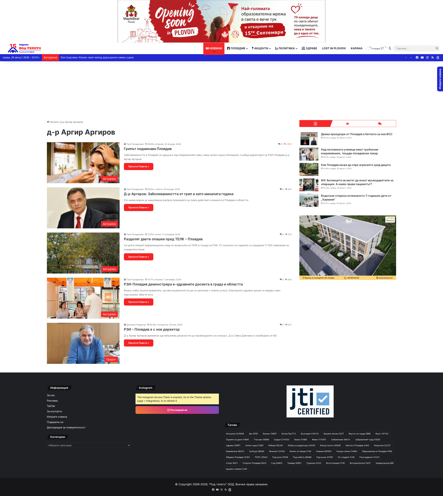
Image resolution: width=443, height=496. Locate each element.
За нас (51, 395)
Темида (294, 463)
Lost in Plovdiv (334, 48)
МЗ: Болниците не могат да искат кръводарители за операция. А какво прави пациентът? (357, 182)
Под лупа (280, 457)
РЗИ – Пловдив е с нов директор (152, 329)
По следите (346, 457)
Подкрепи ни (55, 422)
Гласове (261, 439)
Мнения (277, 451)
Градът (281, 439)
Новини (215, 48)
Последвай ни (178, 409)
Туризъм (313, 463)
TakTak (51, 406)
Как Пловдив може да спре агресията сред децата (356, 165)
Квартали (382, 445)
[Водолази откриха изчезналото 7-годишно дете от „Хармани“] (308, 200)
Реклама (52, 400)
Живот (319, 439)
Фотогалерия (335, 463)
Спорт (232, 463)
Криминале (235, 451)
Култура (256, 451)
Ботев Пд (289, 433)
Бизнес (270, 433)
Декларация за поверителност (66, 427)
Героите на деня (237, 439)
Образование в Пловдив (377, 451)
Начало (53, 121)
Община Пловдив (238, 457)
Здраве (311, 48)
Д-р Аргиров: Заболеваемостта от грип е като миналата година (178, 194)
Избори (275, 445)
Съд (276, 463)
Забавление (340, 439)
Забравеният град (367, 439)
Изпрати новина (57, 416)
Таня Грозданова (135, 144)
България (310, 433)
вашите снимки (236, 469)
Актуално (235, 433)
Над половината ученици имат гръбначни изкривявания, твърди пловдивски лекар (349, 151)
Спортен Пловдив (254, 463)
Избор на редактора (301, 445)
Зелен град (254, 445)
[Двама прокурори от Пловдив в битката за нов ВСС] (308, 138)
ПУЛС (261, 457)
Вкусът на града (360, 433)
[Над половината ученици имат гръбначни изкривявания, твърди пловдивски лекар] (308, 154)
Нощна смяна (346, 451)
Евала (300, 439)
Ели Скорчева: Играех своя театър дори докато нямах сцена (97, 57)
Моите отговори (300, 451)
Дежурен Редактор (136, 324)
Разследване (369, 457)
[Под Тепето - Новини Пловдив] (24, 48)
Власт (382, 433)
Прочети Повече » (138, 166)
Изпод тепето (330, 445)
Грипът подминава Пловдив (148, 149)
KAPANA (357, 48)
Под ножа (324, 457)
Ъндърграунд (385, 463)
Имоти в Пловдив (357, 445)
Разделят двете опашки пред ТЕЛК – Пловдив (163, 239)
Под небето (302, 457)
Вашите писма (334, 433)
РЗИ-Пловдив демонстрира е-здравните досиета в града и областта (183, 284)
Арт (253, 433)
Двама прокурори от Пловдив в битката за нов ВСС (356, 134)
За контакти (54, 411)
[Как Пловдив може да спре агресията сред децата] (308, 169)
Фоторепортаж (360, 463)
